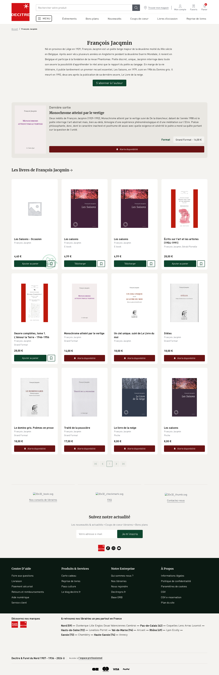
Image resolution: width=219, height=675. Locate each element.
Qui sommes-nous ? (122, 575)
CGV (163, 591)
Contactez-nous (176, 500)
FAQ (109, 499)
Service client (19, 602)
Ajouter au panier (30, 263)
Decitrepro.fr (118, 591)
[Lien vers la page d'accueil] (20, 12)
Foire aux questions (23, 575)
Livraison (17, 581)
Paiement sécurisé (22, 586)
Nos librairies (118, 581)
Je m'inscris (130, 534)
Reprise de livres (70, 581)
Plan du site (167, 602)
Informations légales (172, 575)
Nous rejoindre (119, 586)
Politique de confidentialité (176, 581)
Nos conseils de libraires (43, 499)
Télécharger (80, 263)
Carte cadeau (68, 575)
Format (165, 139)
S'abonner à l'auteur (109, 83)
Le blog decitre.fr (71, 591)
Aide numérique (20, 597)
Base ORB (116, 597)
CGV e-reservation (171, 597)
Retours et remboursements (28, 591)
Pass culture (68, 586)
